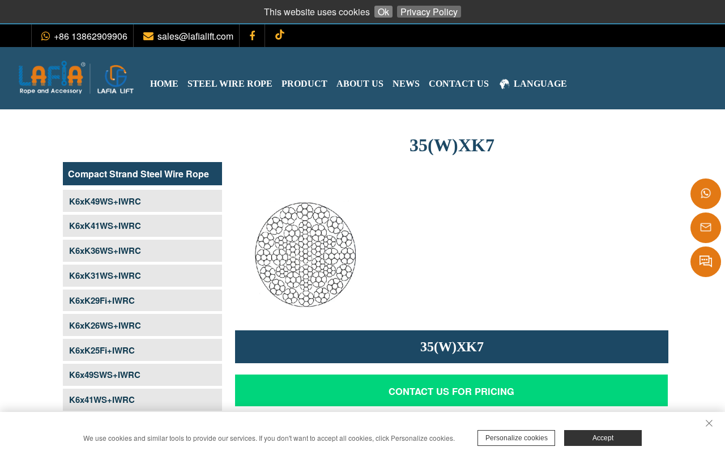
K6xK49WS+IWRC (105, 201)
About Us (359, 83)
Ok (383, 12)
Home (164, 83)
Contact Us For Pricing (451, 391)
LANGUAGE (540, 83)
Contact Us (459, 83)
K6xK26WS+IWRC (105, 325)
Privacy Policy (429, 12)
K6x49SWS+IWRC (104, 374)
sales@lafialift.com (195, 35)
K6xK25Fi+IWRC (102, 350)
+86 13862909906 (90, 35)
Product (304, 83)
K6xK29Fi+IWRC (102, 300)
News (406, 83)
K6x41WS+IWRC (102, 399)
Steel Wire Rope (229, 83)
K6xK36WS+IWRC (105, 250)
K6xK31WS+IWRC (105, 275)
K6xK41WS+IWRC (105, 225)
